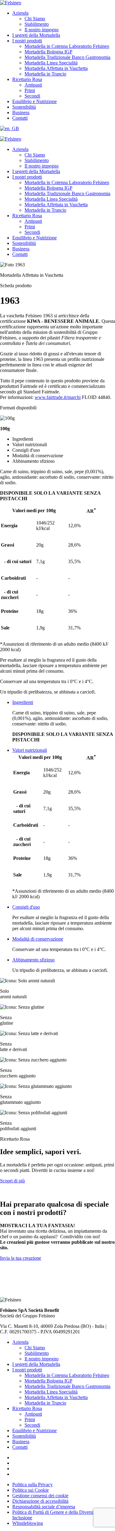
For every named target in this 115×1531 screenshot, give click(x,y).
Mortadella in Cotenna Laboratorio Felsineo (67, 46)
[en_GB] (9, 128)
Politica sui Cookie (30, 1490)
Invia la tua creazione (20, 1258)
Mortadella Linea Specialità (51, 62)
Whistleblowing (27, 1523)
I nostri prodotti (27, 40)
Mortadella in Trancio (45, 73)
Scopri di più (12, 1180)
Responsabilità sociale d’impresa (43, 1506)
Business (20, 112)
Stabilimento (37, 24)
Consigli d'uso (26, 907)
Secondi (32, 96)
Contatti (20, 118)
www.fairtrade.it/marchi (58, 397)
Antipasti (33, 84)
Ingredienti (22, 702)
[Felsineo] (10, 138)
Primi (30, 90)
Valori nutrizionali (29, 750)
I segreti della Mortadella (36, 35)
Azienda (20, 13)
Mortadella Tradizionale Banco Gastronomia (67, 57)
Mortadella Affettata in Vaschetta (56, 68)
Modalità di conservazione (37, 938)
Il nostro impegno (42, 29)
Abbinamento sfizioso (33, 959)
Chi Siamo (35, 18)
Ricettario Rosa (27, 79)
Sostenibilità (24, 107)
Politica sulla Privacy (32, 1484)
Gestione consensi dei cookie (40, 1495)
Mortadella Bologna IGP (48, 51)
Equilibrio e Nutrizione (34, 101)
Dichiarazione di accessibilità (40, 1501)
